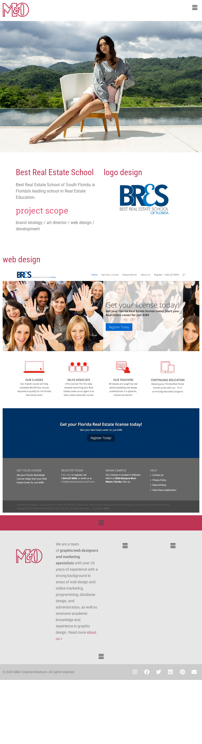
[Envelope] (194, 672)
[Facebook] (147, 672)
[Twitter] (158, 672)
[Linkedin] (170, 672)
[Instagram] (135, 672)
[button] (151, 7)
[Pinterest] (182, 672)
